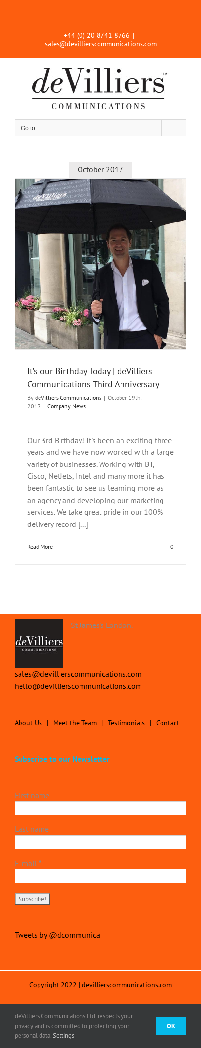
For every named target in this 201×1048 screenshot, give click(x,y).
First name (32, 795)
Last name (32, 829)
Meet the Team (75, 722)
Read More (40, 546)
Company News (66, 406)
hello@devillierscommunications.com (78, 686)
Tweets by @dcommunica (57, 935)
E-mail (28, 863)
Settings (64, 1035)
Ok (171, 1026)
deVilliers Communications (68, 397)
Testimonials (126, 722)
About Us (28, 722)
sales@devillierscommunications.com (101, 44)
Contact (167, 722)
